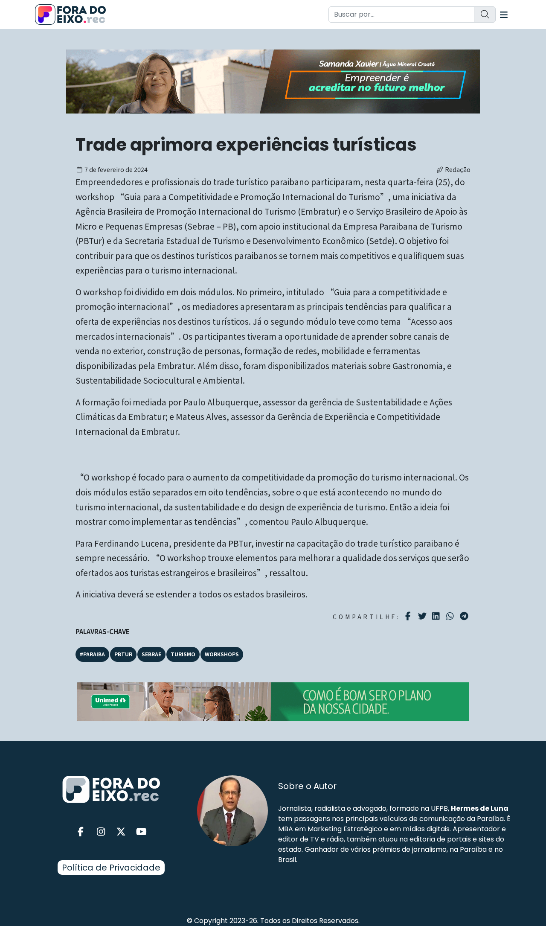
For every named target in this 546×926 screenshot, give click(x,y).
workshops (222, 654)
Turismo (183, 654)
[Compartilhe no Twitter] (423, 616)
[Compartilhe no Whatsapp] (451, 615)
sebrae (151, 654)
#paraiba (92, 654)
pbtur (123, 654)
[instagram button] (101, 832)
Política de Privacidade (111, 868)
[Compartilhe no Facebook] (409, 616)
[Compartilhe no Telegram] (465, 616)
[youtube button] (142, 832)
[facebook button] (81, 832)
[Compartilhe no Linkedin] (437, 616)
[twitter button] (121, 832)
